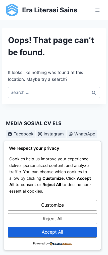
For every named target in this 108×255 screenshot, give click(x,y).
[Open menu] (97, 10)
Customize (52, 205)
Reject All (52, 218)
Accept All (52, 232)
